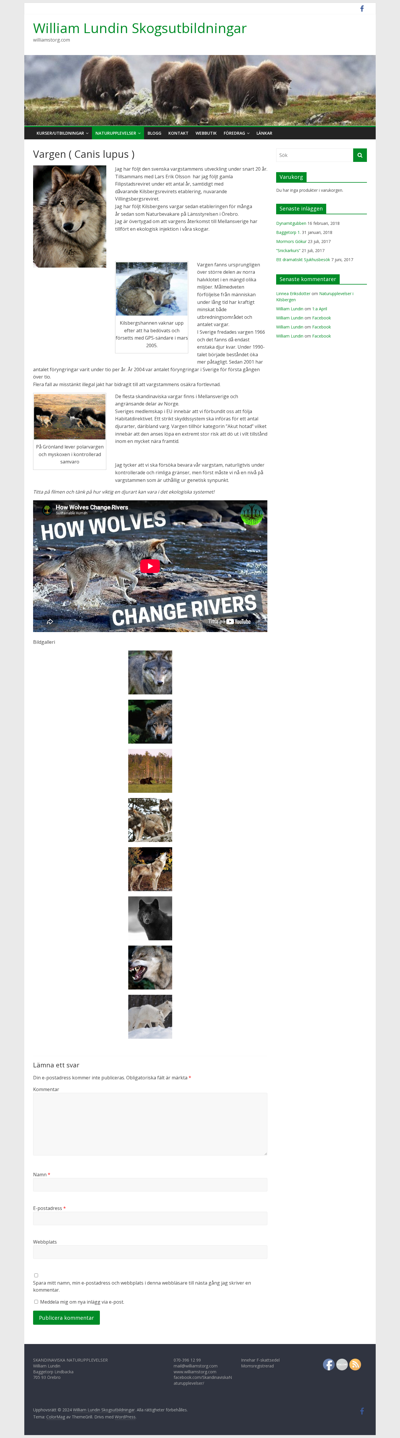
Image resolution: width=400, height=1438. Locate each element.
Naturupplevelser (115, 133)
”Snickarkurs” (288, 250)
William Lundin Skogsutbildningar (140, 28)
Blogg (154, 133)
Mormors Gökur (291, 241)
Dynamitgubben (291, 223)
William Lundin (289, 308)
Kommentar (46, 1089)
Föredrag (234, 133)
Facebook (321, 318)
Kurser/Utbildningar (60, 133)
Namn (41, 1174)
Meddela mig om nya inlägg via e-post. (82, 1302)
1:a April (319, 308)
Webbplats (45, 1242)
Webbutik (206, 133)
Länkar (264, 133)
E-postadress (49, 1208)
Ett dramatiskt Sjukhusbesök (303, 259)
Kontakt (178, 133)
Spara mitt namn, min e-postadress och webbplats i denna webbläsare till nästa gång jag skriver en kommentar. (142, 1286)
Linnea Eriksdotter (293, 293)
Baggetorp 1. (288, 232)
